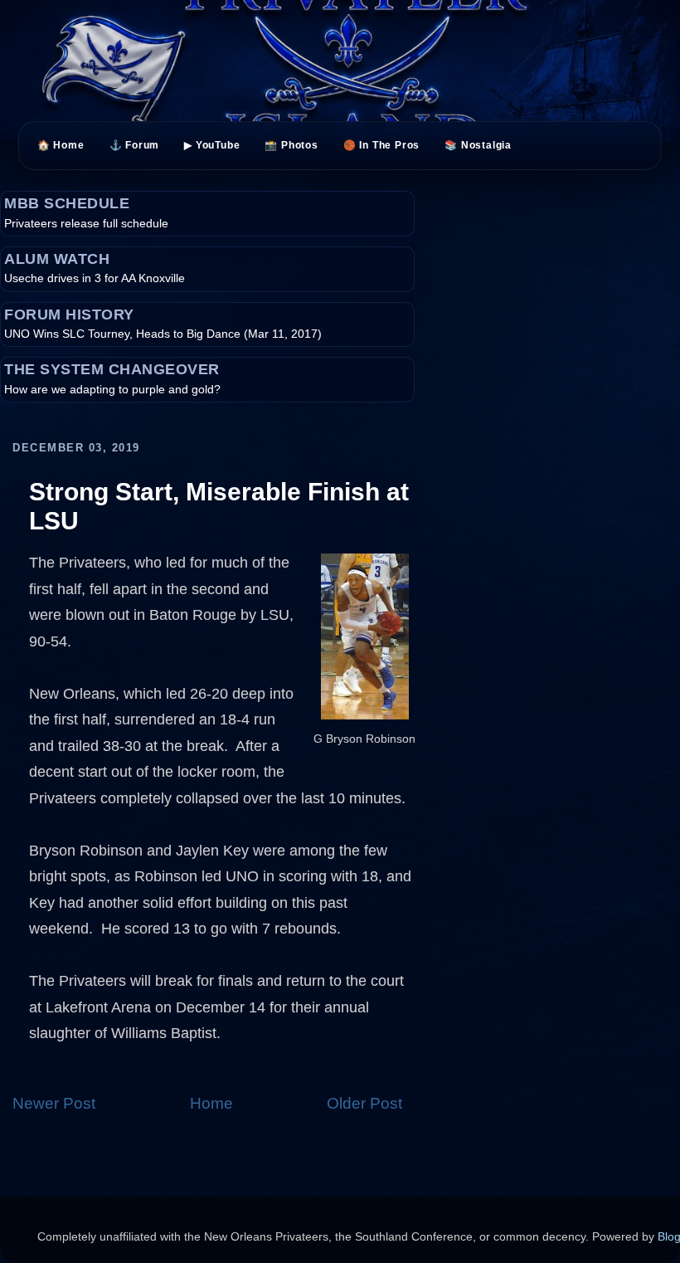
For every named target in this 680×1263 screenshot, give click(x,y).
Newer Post (53, 1103)
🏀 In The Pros (381, 145)
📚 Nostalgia (478, 145)
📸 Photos (291, 145)
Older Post (364, 1103)
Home (211, 1103)
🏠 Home (61, 145)
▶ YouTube (212, 145)
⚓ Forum (134, 145)
